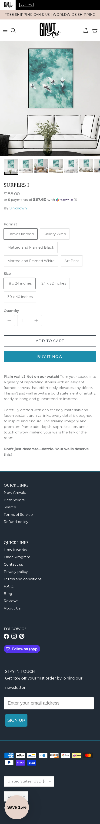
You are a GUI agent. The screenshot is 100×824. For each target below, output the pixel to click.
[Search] (15, 30)
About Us (12, 608)
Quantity (11, 310)
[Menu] (5, 30)
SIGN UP (16, 720)
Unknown (18, 208)
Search (10, 507)
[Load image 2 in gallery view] (50, 98)
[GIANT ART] (50, 30)
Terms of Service (18, 514)
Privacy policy (16, 571)
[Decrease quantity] (9, 320)
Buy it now (50, 356)
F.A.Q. (9, 586)
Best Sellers (14, 500)
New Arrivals (15, 492)
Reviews (11, 601)
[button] (50, 199)
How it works (15, 550)
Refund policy (16, 521)
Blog (8, 593)
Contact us (13, 564)
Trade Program (17, 557)
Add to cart (50, 341)
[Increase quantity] (36, 320)
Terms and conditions (22, 579)
